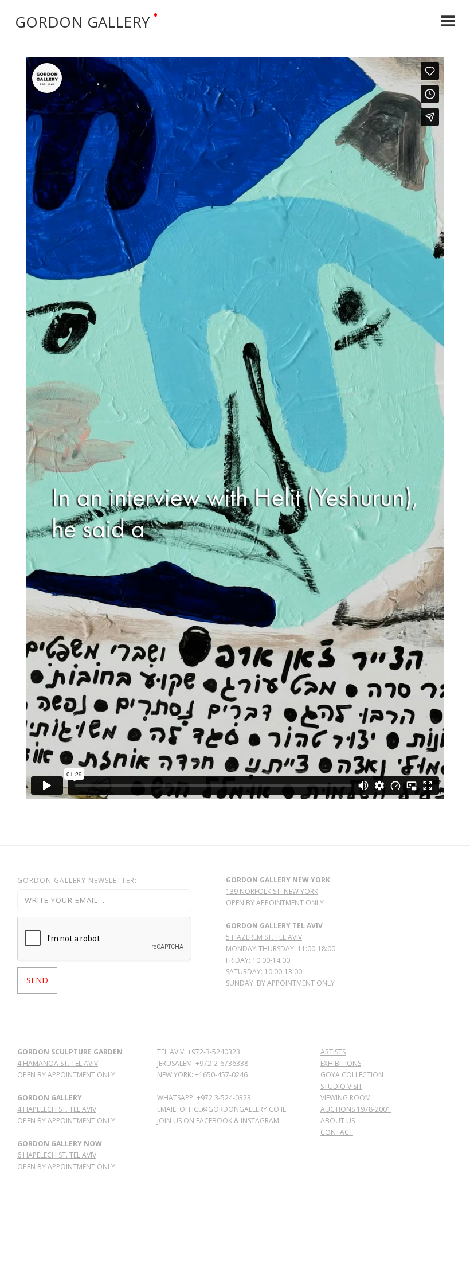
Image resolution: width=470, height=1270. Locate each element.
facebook (215, 1121)
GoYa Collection (351, 1075)
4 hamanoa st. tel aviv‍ (57, 1063)
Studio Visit (341, 1086)
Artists (333, 1052)
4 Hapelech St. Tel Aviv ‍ (56, 1109)
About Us (338, 1121)
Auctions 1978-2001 (355, 1109)
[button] (448, 22)
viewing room (345, 1098)
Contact (336, 1132)
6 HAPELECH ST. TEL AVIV (56, 1155)
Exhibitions (340, 1063)
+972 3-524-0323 (224, 1098)
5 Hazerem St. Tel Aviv (264, 937)
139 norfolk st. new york (272, 891)
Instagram (260, 1121)
